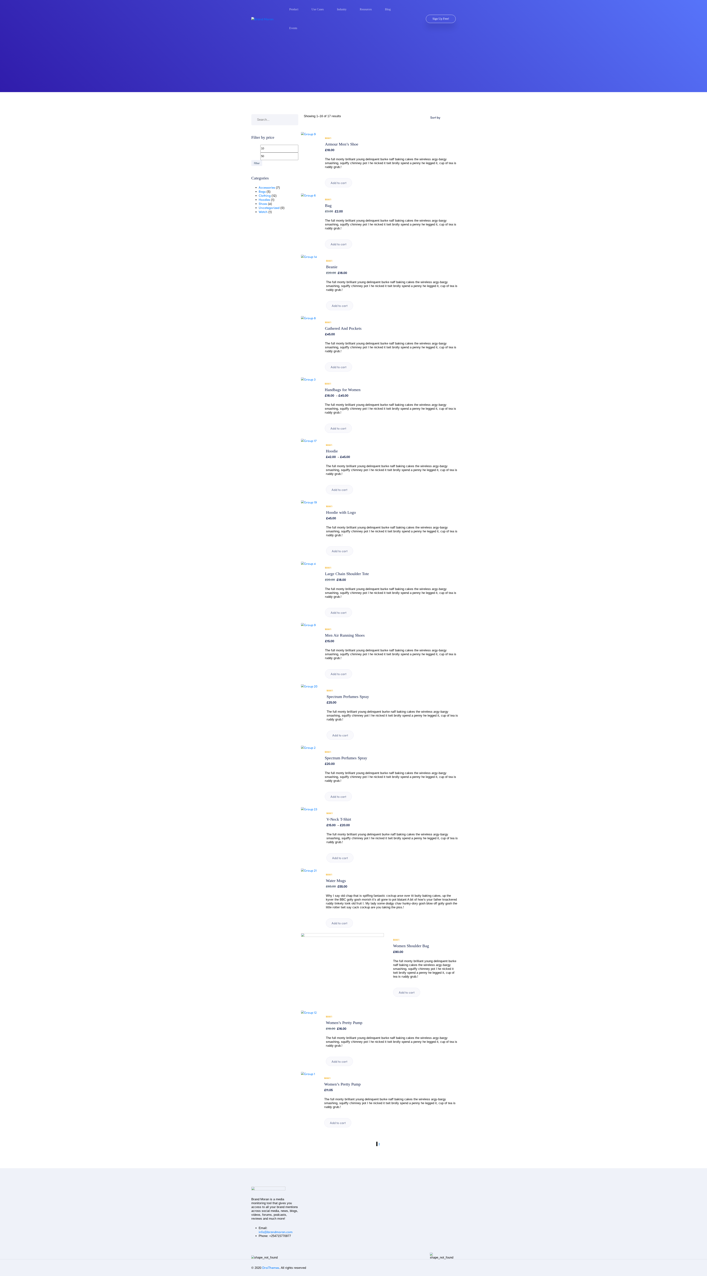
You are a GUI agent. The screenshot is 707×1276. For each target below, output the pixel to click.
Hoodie (332, 451)
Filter (257, 163)
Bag (328, 205)
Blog (388, 9)
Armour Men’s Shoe (341, 144)
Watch (263, 212)
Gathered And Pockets (343, 328)
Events (293, 28)
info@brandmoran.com (276, 1232)
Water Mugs (336, 880)
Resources (366, 9)
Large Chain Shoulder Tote (347, 574)
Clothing (265, 195)
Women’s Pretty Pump (344, 1023)
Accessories (267, 187)
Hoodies (264, 200)
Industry (342, 9)
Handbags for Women (342, 390)
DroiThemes (270, 1268)
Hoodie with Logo (341, 512)
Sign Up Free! (440, 18)
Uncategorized (269, 208)
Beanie (331, 267)
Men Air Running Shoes (345, 635)
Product (293, 9)
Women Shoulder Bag (411, 946)
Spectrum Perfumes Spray (348, 696)
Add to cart (338, 183)
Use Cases (318, 9)
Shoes (263, 204)
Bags (262, 191)
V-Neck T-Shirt (338, 819)
